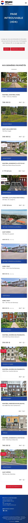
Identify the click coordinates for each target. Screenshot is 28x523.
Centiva (17, 521)
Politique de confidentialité (13, 518)
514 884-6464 (8, 503)
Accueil (7, 49)
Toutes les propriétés (14, 486)
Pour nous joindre (17, 49)
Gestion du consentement (17, 519)
